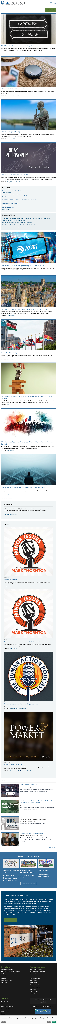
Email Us (3, 1014)
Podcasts (6, 525)
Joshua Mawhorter (11, 272)
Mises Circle (43, 805)
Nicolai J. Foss (5, 201)
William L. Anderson (11, 404)
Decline (49, 1021)
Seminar (39, 787)
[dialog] (28, 1020)
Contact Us (32, 993)
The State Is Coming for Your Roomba (13, 89)
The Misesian (4, 982)
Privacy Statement (34, 991)
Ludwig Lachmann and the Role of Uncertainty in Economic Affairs (23, 487)
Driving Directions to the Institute (37, 971)
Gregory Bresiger (6, 209)
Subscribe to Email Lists (35, 987)
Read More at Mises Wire (6, 498)
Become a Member (10, 920)
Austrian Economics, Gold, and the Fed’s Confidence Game (23, 642)
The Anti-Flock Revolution (13, 764)
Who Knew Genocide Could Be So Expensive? (12, 227)
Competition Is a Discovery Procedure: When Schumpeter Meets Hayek (19, 199)
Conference (24, 821)
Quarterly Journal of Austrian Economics (10, 973)
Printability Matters (10, 580)
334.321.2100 (7, 1009)
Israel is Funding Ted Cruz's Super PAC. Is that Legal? (13, 220)
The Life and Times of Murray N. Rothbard (15, 175)
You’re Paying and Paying (8, 207)
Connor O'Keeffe (27, 770)
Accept (53, 1021)
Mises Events (33, 976)
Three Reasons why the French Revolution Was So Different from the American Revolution (27, 443)
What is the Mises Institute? (36, 969)
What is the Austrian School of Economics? (10, 971)
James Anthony (5, 196)
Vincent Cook (16, 53)
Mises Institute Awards (35, 978)
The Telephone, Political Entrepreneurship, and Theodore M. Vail (22, 266)
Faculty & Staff (33, 982)
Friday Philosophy (11, 182)
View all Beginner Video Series (28, 883)
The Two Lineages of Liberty (10, 132)
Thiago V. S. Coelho (17, 96)
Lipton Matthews (11, 315)
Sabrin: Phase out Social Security (10, 203)
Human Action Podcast (6, 980)
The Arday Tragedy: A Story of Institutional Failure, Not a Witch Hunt (24, 309)
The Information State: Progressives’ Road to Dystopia (15, 195)
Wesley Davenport (6, 192)
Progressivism (43, 870)
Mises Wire (9, 53)
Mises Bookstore (33, 980)
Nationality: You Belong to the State (12, 353)
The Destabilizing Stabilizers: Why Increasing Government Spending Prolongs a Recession (27, 397)
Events (3, 781)
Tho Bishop (12, 770)
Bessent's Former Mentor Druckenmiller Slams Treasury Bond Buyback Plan (19, 224)
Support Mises (50, 10)
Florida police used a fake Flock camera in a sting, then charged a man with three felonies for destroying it (26, 218)
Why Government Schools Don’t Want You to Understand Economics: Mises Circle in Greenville (36, 802)
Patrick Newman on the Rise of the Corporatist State (21, 704)
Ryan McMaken (10, 450)
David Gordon (19, 182)
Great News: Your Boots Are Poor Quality (11, 190)
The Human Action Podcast (9, 701)
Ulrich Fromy (10, 359)
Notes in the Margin (8, 215)
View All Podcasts (49, 774)
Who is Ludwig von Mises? (7, 969)
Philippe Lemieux (16, 139)
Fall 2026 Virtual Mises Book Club (29, 785)
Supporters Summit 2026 (26, 817)
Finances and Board (34, 985)
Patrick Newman (22, 708)
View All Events (52, 847)
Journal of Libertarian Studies (7, 976)
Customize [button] (3, 1021)
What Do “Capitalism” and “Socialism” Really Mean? (18, 46)
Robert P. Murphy (14, 708)
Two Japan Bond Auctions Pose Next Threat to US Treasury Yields (17, 222)
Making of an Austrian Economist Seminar (31, 833)
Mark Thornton (13, 586)
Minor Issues (6, 577)
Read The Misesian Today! (11, 514)
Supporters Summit (32, 821)
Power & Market (7, 188)
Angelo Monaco (10, 494)
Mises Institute (5, 205)
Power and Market (7, 762)
